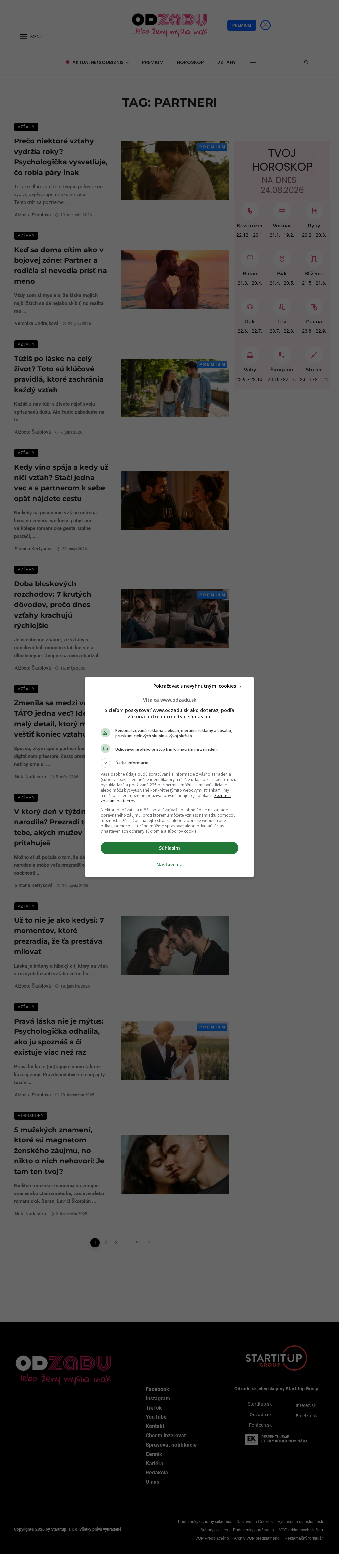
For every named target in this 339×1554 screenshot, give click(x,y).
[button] (169, 763)
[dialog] (169, 777)
